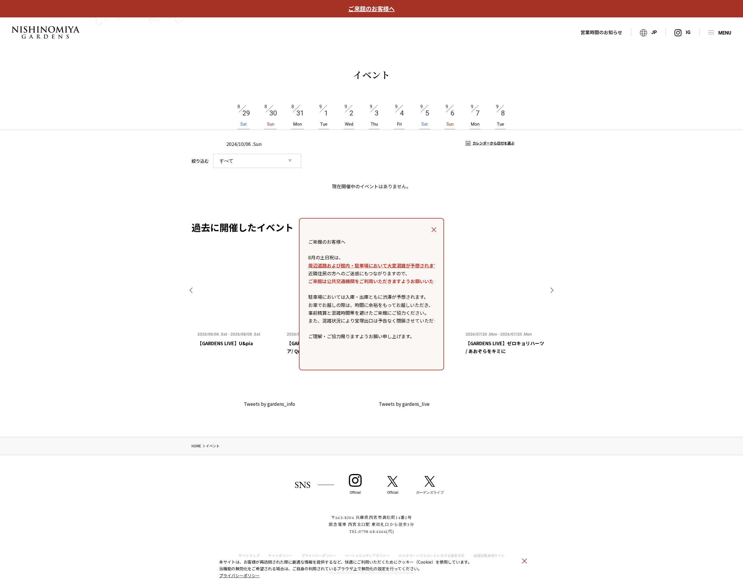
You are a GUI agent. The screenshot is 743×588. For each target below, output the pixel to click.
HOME (196, 445)
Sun (270, 115)
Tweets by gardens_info (269, 403)
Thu (374, 115)
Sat (243, 115)
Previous (192, 290)
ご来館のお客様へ (371, 9)
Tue (323, 115)
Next (551, 290)
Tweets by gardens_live (404, 403)
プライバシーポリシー (239, 575)
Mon (297, 115)
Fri (399, 115)
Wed (349, 115)
